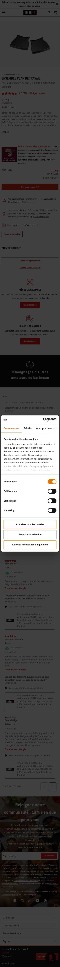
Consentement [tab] (11, 428)
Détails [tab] (28, 428)
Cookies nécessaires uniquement (30, 544)
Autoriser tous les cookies (30, 524)
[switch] (52, 491)
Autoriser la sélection (30, 534)
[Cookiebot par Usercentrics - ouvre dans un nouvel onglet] (43, 420)
